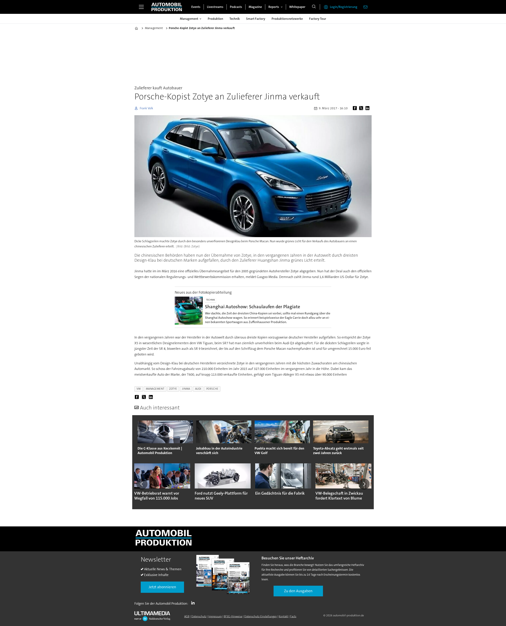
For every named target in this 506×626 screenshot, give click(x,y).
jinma (186, 388)
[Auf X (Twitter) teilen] (362, 108)
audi (198, 388)
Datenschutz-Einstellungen (260, 616)
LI (194, 603)
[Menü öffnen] (141, 7)
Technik (234, 19)
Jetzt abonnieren (162, 587)
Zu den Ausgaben (298, 590)
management (155, 388)
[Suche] (314, 7)
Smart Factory (255, 19)
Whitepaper (297, 7)
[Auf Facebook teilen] (356, 108)
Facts (293, 616)
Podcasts (236, 7)
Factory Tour (317, 19)
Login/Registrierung (343, 7)
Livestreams (215, 7)
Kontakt (283, 616)
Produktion (215, 19)
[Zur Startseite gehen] (166, 7)
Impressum (215, 616)
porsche (212, 388)
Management (189, 19)
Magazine (255, 7)
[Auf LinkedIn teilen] (368, 108)
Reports (273, 7)
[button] (141, 484)
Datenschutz (198, 616)
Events (195, 7)
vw (139, 388)
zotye (173, 388)
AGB (186, 616)
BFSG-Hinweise (233, 616)
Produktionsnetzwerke (287, 19)
